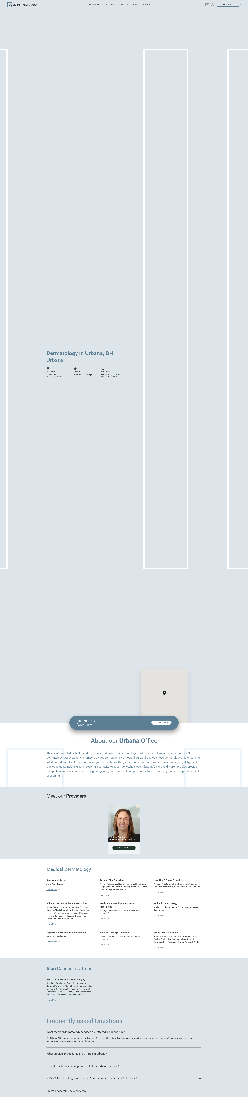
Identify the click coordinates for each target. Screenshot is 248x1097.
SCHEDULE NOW (161, 722)
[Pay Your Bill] (208, 5)
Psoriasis (74, 913)
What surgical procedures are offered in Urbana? (77, 1053)
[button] (164, 693)
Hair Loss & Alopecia (187, 884)
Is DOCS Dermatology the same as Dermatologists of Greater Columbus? (92, 1078)
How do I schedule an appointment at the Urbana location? (83, 1066)
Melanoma (59, 986)
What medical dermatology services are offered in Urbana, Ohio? (86, 1032)
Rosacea (62, 916)
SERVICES (121, 5)
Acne (49, 884)
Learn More (52, 889)
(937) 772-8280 (114, 375)
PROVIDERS (108, 4)
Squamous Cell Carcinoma (69, 994)
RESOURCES (146, 4)
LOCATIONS (94, 4)
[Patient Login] (213, 5)
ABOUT (134, 4)
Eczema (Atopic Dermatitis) (59, 910)
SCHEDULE (228, 4)
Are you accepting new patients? (67, 1091)
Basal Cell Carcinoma (56, 983)
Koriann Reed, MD (118, 837)
